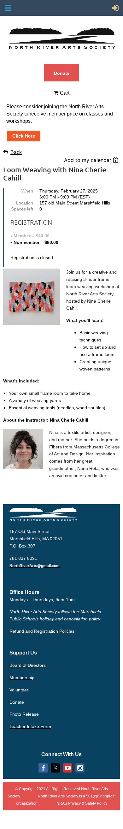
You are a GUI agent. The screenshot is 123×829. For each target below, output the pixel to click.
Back (16, 152)
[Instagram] (80, 768)
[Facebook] (43, 768)
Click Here (23, 136)
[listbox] (92, 160)
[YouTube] (67, 768)
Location (24, 202)
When (27, 190)
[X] (55, 768)
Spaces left (22, 208)
